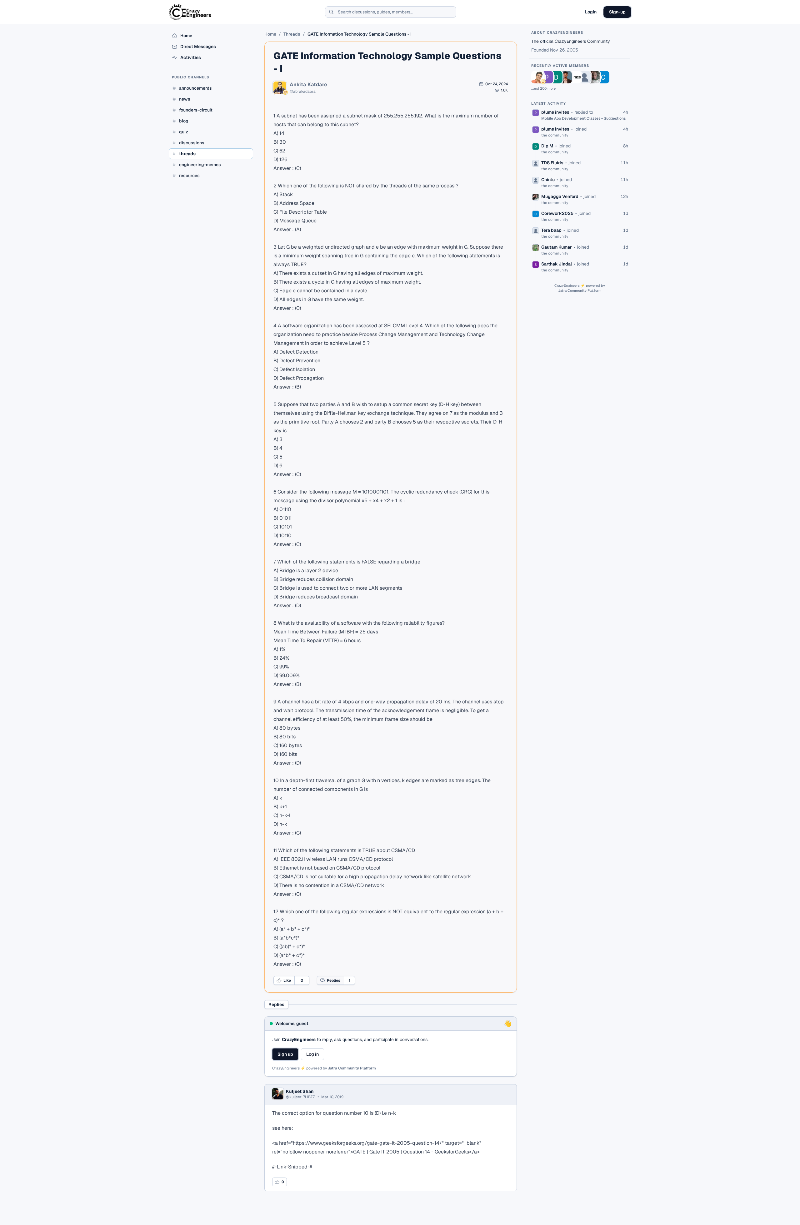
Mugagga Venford (559, 196)
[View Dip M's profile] (556, 77)
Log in (312, 1054)
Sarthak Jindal (556, 264)
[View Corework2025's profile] (603, 77)
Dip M (547, 146)
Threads (291, 34)
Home (270, 34)
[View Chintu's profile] (584, 77)
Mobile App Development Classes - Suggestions (583, 118)
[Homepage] (190, 12)
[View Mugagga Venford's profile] (594, 77)
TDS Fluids (552, 163)
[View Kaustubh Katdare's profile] (537, 77)
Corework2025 (557, 213)
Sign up (285, 1054)
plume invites (555, 112)
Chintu (548, 179)
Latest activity (548, 103)
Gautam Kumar (556, 247)
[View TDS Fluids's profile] (575, 77)
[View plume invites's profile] (547, 77)
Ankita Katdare (308, 85)
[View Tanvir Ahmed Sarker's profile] (565, 77)
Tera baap (551, 230)
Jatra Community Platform (352, 1068)
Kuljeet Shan (300, 1091)
